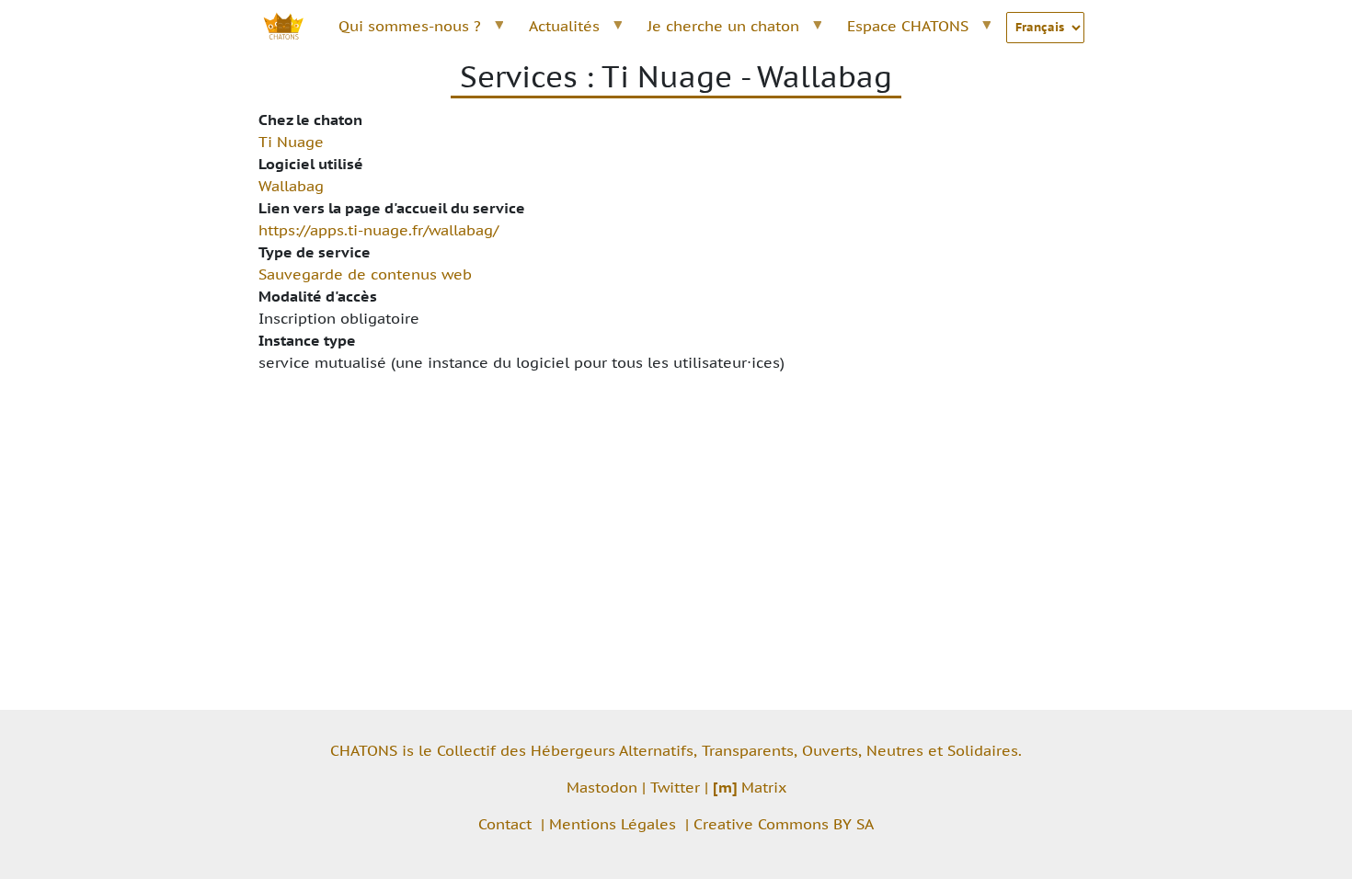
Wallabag (291, 186)
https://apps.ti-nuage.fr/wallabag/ (378, 230)
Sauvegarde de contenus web (365, 274)
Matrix (749, 787)
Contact (505, 824)
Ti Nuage (291, 141)
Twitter (675, 787)
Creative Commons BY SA (783, 824)
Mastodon (602, 787)
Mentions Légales (612, 824)
